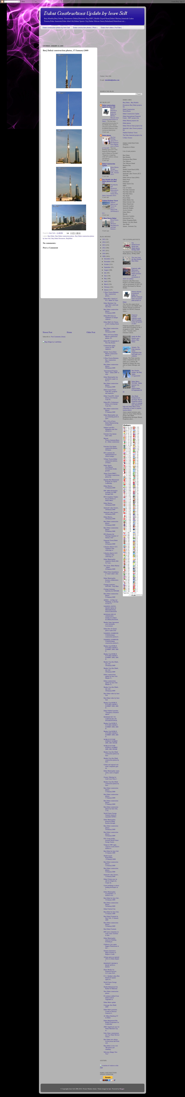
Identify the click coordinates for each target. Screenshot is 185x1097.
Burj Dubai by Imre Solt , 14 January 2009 (111, 899)
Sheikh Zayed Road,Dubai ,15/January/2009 (110, 857)
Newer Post (47, 332)
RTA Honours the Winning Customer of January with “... (111, 535)
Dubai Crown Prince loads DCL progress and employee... (110, 391)
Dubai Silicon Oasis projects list (132, 126)
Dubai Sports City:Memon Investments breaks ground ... (110, 468)
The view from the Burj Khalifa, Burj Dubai (137, 259)
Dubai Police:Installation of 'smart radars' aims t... (111, 573)
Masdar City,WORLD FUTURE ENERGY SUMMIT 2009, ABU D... (111, 648)
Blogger (121, 1089)
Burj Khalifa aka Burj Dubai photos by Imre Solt (109, 181)
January (106, 290)
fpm (110, 1089)
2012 (104, 248)
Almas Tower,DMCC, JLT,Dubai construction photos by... (111, 475)
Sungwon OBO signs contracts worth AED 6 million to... (111, 846)
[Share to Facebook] (77, 233)
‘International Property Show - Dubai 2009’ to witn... (111, 372)
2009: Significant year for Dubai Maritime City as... (111, 1028)
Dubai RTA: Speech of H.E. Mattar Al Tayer (111, 299)
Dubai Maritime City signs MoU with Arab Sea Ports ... (111, 304)
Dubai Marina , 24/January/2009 (109, 504)
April (106, 281)
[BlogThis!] (73, 233)
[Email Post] (67, 233)
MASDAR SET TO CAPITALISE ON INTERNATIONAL (110, 718)
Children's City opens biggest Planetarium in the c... (111, 946)
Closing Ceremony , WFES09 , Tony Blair (111, 585)
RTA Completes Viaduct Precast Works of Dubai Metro (111, 498)
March (106, 284)
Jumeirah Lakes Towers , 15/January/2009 (111, 875)
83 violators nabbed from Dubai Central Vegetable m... (111, 997)
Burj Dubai (51, 236)
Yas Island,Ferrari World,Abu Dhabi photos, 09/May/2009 (136, 246)
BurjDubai (69, 238)
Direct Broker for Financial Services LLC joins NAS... (110, 971)
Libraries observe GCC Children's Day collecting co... (111, 548)
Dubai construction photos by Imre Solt (56, 27)
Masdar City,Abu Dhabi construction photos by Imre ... (111, 753)
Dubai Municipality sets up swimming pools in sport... (111, 416)
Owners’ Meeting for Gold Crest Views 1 (110, 778)
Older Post (91, 332)
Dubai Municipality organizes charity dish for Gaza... (111, 561)
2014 (104, 242)
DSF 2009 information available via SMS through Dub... (110, 492)
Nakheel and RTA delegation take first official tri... (110, 429)
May (105, 278)
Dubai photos (106, 135)
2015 (104, 239)
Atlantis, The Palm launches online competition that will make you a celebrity (136, 352)
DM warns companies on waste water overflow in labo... (111, 933)
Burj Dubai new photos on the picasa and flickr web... (111, 1041)
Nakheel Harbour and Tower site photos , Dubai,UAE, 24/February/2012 (110, 208)
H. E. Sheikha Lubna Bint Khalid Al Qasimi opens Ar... (111, 977)
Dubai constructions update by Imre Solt (108, 106)
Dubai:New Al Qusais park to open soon (110, 629)
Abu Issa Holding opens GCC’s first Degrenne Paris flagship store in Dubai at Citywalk (110, 142)
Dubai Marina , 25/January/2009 (109, 487)
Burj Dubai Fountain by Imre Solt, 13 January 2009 (111, 918)
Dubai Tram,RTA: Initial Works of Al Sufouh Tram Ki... (111, 397)
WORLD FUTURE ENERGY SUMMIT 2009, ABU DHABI (111, 741)
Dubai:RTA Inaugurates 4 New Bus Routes (111, 342)
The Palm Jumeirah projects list (132, 135)
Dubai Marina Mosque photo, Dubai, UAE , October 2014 (114, 171)
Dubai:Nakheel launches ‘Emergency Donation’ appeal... (111, 712)
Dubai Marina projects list (131, 120)
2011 (104, 250)
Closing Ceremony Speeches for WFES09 (111, 590)
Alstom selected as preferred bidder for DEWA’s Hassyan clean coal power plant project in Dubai (132, 297)
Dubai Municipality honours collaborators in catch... (111, 580)
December (107, 259)
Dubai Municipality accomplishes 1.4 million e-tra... (110, 893)
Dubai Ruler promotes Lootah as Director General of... (110, 1011)
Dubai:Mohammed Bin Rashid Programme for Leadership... (111, 1022)
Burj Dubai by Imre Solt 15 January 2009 (111, 852)
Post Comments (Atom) (58, 337)
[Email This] (71, 233)
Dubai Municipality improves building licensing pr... (110, 939)
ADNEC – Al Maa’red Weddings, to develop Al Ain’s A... (111, 601)
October (106, 264)
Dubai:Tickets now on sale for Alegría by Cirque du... (110, 880)
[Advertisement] (80, 37)
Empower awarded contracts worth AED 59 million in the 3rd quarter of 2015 (137, 319)
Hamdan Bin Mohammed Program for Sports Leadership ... (111, 481)
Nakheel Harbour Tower (110, 200)
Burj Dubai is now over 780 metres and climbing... (111, 1047)
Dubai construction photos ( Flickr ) (85, 27)
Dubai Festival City (109, 909)
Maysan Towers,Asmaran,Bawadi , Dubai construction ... (111, 441)
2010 (104, 253)
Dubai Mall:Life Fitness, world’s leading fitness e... (111, 323)
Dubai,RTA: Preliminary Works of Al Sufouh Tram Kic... (111, 404)
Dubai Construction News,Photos (129, 110)
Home (69, 332)
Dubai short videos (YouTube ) (111, 27)
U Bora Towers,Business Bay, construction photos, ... (111, 294)
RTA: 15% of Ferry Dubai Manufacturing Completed (111, 423)
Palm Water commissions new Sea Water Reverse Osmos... (111, 1034)
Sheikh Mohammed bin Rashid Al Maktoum (111, 987)
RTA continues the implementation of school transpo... (110, 454)
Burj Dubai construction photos (64, 236)
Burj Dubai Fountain (110, 929)
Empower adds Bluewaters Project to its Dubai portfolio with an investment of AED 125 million (132, 274)
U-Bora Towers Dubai (109, 218)
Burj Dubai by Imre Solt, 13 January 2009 (111, 912)
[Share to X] (75, 233)
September (107, 267)
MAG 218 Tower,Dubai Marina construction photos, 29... (111, 336)
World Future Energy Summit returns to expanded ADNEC (110, 815)
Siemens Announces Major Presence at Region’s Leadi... (110, 952)
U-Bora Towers (127, 138)
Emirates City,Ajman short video (110, 434)
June (105, 276)
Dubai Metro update (110, 1002)
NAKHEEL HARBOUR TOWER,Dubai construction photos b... (111, 635)
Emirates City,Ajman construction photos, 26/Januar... (110, 448)
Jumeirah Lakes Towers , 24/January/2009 (111, 508)
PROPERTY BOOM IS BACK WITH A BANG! (111, 965)
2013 (104, 245)
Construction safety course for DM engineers (109, 347)
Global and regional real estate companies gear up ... (111, 766)
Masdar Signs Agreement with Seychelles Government (111, 624)
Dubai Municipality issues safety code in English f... (111, 772)
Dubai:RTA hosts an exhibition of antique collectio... (111, 317)
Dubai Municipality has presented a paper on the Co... (111, 378)
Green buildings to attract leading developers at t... (111, 887)
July (105, 273)
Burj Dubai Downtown (58, 238)
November (107, 261)
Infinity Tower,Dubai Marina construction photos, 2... (110, 353)
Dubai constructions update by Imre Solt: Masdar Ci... (111, 676)
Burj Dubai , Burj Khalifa (130, 102)
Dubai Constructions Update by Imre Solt (85, 13)
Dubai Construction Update (131, 114)
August (106, 270)
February (107, 287)
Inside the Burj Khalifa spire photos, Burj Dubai (136, 339)
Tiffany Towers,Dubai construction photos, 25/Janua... (110, 460)
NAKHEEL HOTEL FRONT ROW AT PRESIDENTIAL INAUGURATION (110, 609)
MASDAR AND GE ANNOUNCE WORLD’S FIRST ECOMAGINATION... (111, 617)
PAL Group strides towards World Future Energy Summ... (111, 840)
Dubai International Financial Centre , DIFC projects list (132, 117)
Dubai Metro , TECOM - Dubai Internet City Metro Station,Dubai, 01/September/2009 (132, 387)
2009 (104, 256)
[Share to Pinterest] (79, 233)
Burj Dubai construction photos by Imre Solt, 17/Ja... (111, 808)
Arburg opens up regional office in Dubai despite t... (111, 958)
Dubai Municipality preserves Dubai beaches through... (110, 821)
